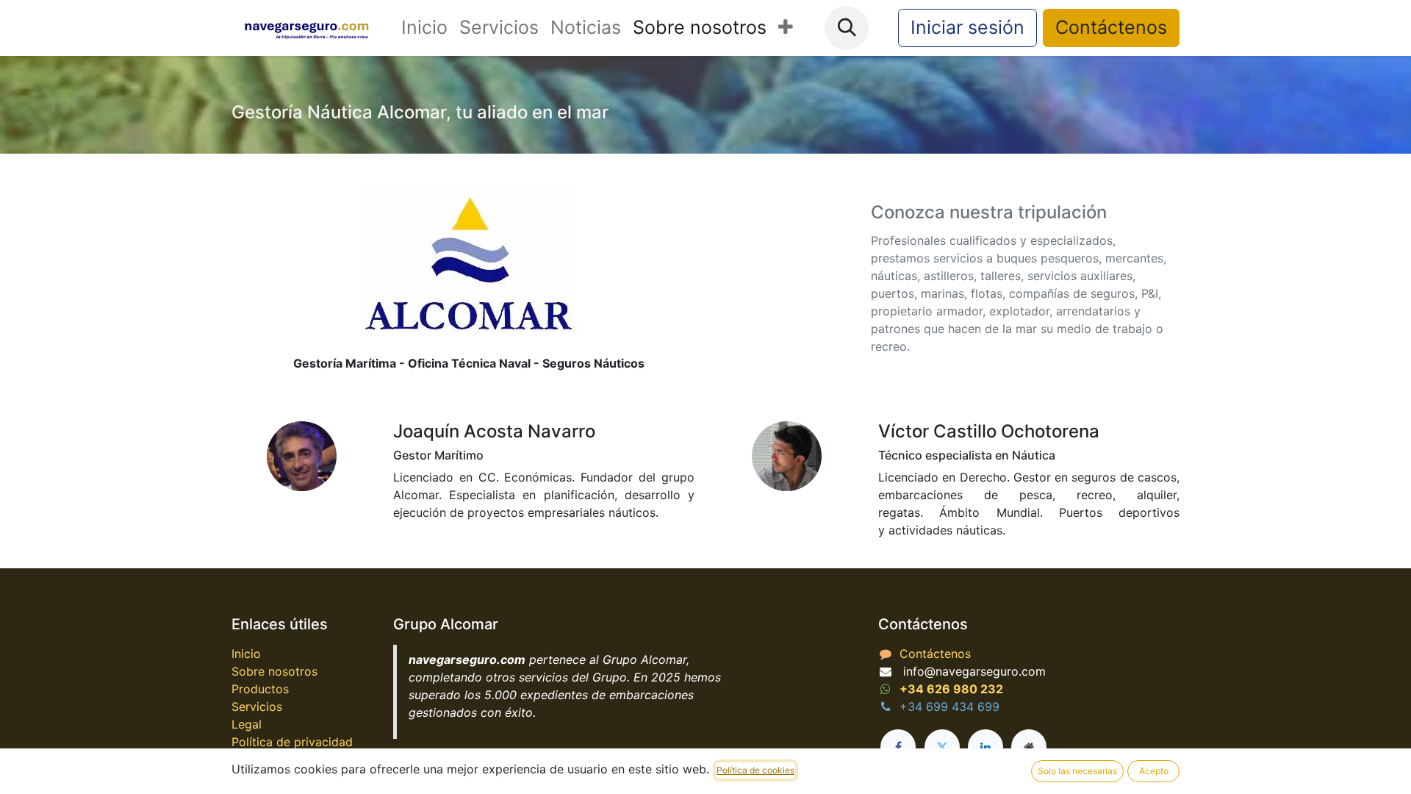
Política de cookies (755, 770)
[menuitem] (424, 28)
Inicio (246, 653)
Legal (246, 724)
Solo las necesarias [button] (1077, 770)
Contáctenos (1111, 27)
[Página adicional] (1028, 747)
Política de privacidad (292, 741)
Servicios (256, 706)
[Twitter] (942, 747)
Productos (260, 689)
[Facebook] (898, 747)
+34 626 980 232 (951, 689)
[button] (847, 28)
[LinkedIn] (985, 747)
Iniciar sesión (967, 27)
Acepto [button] (1153, 770)
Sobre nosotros (274, 671)
